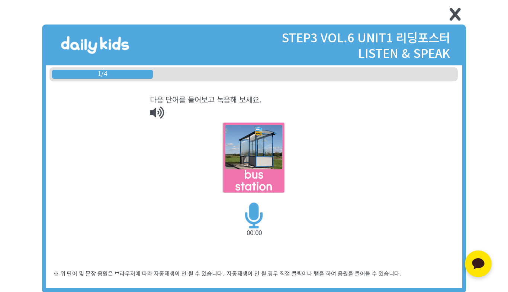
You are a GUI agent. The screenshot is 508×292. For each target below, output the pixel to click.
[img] (157, 112)
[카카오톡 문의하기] (478, 263)
